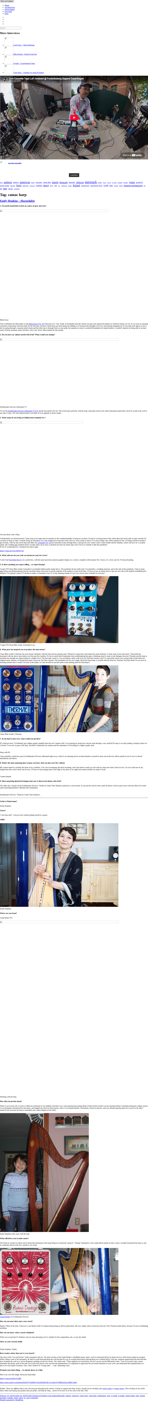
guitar (132, 182)
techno (121, 186)
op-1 (51, 186)
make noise (26, 186)
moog (46, 185)
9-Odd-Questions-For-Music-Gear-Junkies (41, 1396)
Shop (6, 14)
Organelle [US (43, 543)
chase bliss (47, 182)
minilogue (32, 185)
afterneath (61, 1396)
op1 (55, 186)
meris (21, 1398)
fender (100, 182)
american (25, 182)
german (120, 182)
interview (12, 186)
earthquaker (101, 1396)
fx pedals (114, 182)
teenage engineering (133, 185)
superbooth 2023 (96, 186)
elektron (80, 182)
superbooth (85, 186)
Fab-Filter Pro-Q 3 (16, 560)
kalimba (10, 1398)
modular (39, 186)
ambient (8, 182)
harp (137, 1396)
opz (59, 185)
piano (70, 186)
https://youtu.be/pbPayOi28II (10, 1379)
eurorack (91, 182)
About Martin (10, 9)
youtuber (17, 189)
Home (7, 5)
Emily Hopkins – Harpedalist (17, 200)
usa (5, 188)
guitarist (139, 182)
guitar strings (119, 1389)
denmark (63, 182)
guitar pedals (4, 186)
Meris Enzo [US (34, 324)
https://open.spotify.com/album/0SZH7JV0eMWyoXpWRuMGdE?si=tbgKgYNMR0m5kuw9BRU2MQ (38, 1382)
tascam (116, 186)
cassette (39, 182)
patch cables (107, 1389)
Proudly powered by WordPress (11, 1400)
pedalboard (64, 185)
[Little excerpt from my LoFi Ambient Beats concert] (74, 170)
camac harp (84, 1396)
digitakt (72, 182)
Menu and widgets (7, 1)
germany (125, 182)
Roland (76, 185)
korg (19, 185)
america (16, 182)
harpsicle (3, 1398)
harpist (142, 1396)
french (109, 182)
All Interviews (10, 7)
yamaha (10, 189)
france (104, 182)
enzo (108, 1396)
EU (43, 324)
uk (144, 186)
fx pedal (114, 1396)
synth (105, 185)
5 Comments (33, 1398)
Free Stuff (8, 12)
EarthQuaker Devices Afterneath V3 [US (23, 411)
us (1, 188)
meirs (16, 1398)
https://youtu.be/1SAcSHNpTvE (12, 551)
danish (55, 182)
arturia (33, 182)
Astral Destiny (5, 1317)
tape (111, 185)
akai (1, 182)
